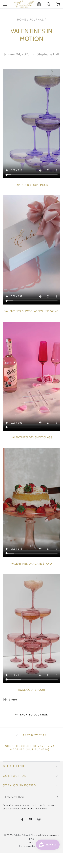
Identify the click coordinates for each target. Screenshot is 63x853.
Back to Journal (33, 714)
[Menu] (5, 4)
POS (31, 839)
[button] (48, 4)
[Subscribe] (58, 797)
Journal (36, 19)
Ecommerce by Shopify (31, 846)
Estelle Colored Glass (25, 835)
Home (21, 19)
